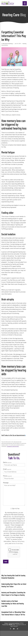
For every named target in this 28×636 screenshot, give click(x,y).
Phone (7, 476)
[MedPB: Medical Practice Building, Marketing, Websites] (8, 624)
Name (7, 462)
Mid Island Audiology (8, 43)
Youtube (13, 629)
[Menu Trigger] (25, 3)
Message (5, 482)
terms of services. (17, 543)
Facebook (10, 629)
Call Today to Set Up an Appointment (13, 435)
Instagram (17, 629)
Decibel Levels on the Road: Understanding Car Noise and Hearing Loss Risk (12, 603)
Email (7, 469)
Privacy (6, 623)
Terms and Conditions (14, 623)
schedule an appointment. (13, 446)
